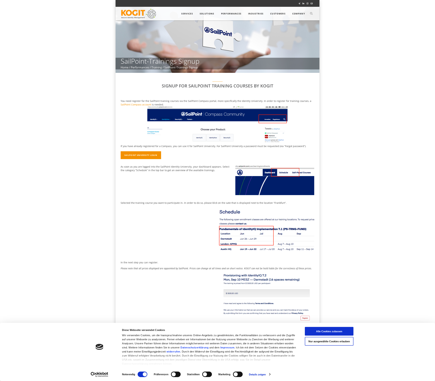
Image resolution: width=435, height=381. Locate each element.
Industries (255, 13)
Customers (277, 13)
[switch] (176, 374)
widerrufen (173, 351)
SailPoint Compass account (136, 104)
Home (124, 67)
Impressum (227, 347)
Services (187, 13)
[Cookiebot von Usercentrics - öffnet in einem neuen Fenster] (99, 374)
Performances (231, 13)
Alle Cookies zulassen (329, 331)
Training (156, 67)
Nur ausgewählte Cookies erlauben (329, 341)
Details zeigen (257, 374)
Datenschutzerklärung (194, 347)
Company (298, 13)
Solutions (207, 13)
